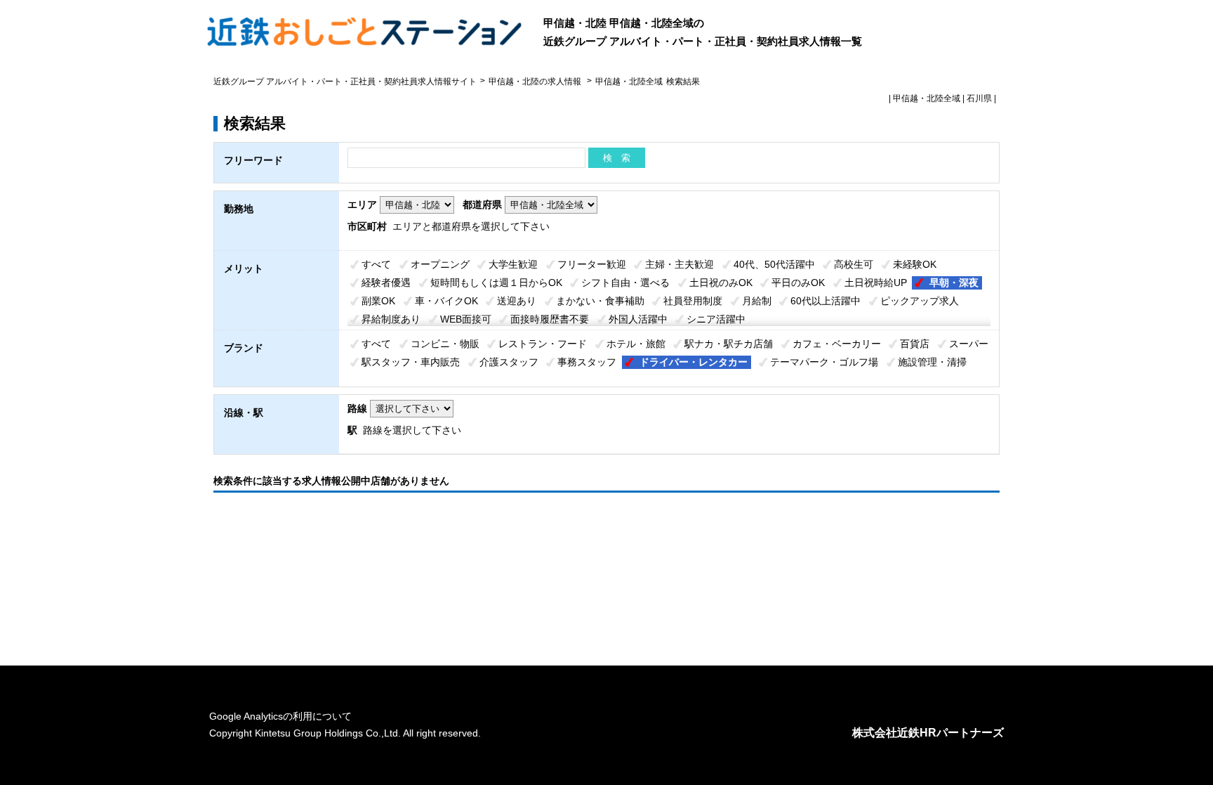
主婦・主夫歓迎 (679, 264)
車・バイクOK (446, 300)
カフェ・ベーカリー (837, 343)
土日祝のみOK (721, 282)
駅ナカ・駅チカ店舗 (728, 343)
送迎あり (516, 300)
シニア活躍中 (716, 319)
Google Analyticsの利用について (280, 716)
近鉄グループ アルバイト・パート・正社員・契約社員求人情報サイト (345, 81)
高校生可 (853, 264)
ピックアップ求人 (919, 300)
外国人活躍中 (638, 319)
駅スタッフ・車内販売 (411, 362)
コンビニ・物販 (445, 343)
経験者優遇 (386, 282)
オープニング (440, 264)
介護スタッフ (508, 362)
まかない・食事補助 (600, 300)
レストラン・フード (542, 343)
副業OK (378, 300)
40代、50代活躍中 (774, 264)
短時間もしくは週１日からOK (496, 282)
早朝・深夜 (954, 282)
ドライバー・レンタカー (693, 362)
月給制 (756, 300)
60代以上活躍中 (825, 300)
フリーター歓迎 (591, 264)
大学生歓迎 (513, 264)
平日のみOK (798, 282)
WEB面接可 (465, 319)
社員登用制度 (692, 300)
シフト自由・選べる (625, 282)
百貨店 (914, 343)
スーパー (968, 343)
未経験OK (914, 264)
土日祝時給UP (875, 282)
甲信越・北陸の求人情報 (536, 81)
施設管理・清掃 (932, 362)
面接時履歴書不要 (549, 319)
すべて (376, 264)
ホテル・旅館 (635, 343)
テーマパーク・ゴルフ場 (824, 362)
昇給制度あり (391, 319)
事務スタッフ (586, 362)
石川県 (979, 98)
